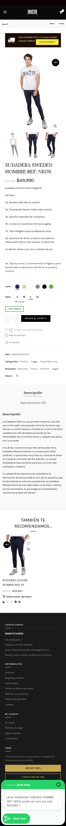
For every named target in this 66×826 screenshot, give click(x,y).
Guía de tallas (11, 683)
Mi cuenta (10, 722)
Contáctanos (11, 738)
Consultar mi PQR (33, 777)
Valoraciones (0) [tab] (33, 403)
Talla (7, 297)
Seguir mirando (47, 42)
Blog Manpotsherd (14, 678)
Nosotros (9, 672)
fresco (34, 368)
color (8, 286)
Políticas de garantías (15, 699)
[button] (58, 784)
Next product (61, 23)
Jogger (34, 361)
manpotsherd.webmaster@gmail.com (30, 650)
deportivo (22, 368)
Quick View (28, 549)
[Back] (5, 23)
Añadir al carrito (36, 318)
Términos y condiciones (16, 694)
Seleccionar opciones (18, 596)
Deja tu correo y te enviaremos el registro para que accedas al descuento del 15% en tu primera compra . (33, 267)
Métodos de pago (14, 728)
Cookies (9, 704)
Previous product (52, 23)
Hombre (23, 361)
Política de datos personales (19, 688)
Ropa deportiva (48, 361)
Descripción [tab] (33, 393)
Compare (14, 342)
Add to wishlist (17, 335)
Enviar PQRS (33, 768)
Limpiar (21, 302)
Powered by (10, 785)
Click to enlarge (55, 126)
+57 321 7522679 (23, 645)
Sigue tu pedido (13, 733)
